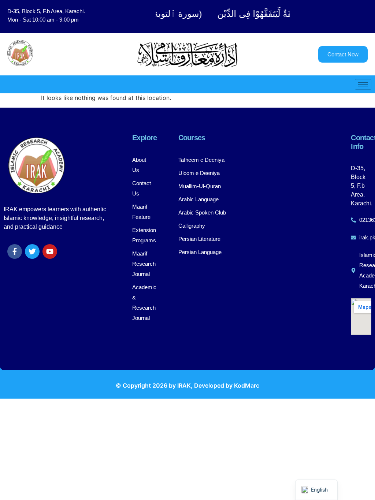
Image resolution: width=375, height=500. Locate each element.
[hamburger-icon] (363, 84)
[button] (335, 16)
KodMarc (246, 385)
